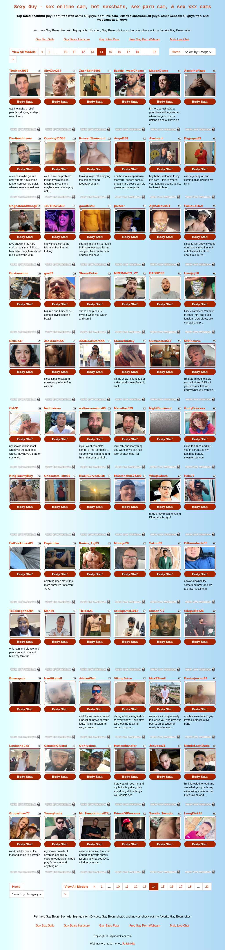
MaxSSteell (157, 678)
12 (83, 52)
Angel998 (121, 138)
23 (154, 52)
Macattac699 (123, 408)
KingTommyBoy (21, 476)
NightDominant (160, 408)
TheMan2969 (18, 70)
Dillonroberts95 (195, 543)
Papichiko (51, 543)
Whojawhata (158, 476)
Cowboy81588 (54, 138)
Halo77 (189, 476)
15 (110, 52)
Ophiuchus (87, 745)
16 (119, 52)
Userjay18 (191, 273)
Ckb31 (14, 408)
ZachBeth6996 (90, 70)
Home (176, 52)
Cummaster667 (160, 341)
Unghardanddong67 (24, 206)
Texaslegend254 (21, 610)
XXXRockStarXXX (92, 341)
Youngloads (53, 813)
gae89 (48, 273)
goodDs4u (87, 206)
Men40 (49, 610)
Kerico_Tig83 (89, 543)
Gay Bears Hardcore (77, 39)
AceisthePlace (194, 70)
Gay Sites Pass (109, 39)
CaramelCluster (55, 745)
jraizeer (119, 206)
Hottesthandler (125, 745)
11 (74, 52)
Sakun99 (155, 543)
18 (137, 52)
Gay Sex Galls (45, 39)
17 (128, 52)
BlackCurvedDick (92, 476)
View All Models (24, 52)
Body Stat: (25, 101)
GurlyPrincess (194, 408)
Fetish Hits (128, 943)
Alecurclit (156, 138)
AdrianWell (87, 678)
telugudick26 (194, 610)
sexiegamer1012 (126, 610)
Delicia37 (16, 341)
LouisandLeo (19, 745)
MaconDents (158, 70)
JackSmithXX (54, 341)
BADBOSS (156, 273)
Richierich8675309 (128, 476)
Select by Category (198, 52)
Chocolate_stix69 (57, 476)
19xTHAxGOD (54, 206)
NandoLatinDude (197, 745)
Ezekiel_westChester (129, 70)
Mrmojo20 (121, 543)
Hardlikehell (53, 678)
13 (92, 52)
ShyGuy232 (52, 70)
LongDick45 (193, 813)
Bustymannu (18, 273)
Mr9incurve (192, 341)
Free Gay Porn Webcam (144, 39)
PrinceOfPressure (127, 813)
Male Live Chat (179, 39)
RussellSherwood (92, 138)
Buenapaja (17, 678)
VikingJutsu (123, 678)
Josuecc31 (157, 745)
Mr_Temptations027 (94, 813)
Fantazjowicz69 (195, 678)
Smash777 (157, 610)
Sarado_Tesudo (161, 813)
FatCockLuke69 (21, 543)
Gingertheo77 (19, 813)
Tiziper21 (86, 610)
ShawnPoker (88, 273)
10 (65, 52)
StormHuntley (124, 341)
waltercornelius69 (92, 408)
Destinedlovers (20, 138)
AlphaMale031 (159, 206)
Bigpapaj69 (192, 138)
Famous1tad (193, 206)
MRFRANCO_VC (126, 273)
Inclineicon (52, 408)
